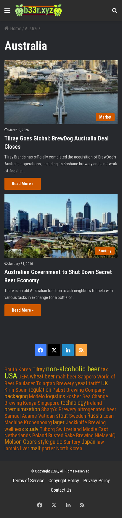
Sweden (77, 416)
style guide (50, 441)
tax (104, 369)
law (100, 442)
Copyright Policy (64, 480)
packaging (16, 396)
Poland (39, 435)
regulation (40, 389)
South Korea (17, 369)
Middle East (95, 429)
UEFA (23, 376)
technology (73, 402)
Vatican (46, 416)
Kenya (29, 403)
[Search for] (115, 12)
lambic (11, 448)
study (31, 429)
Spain (21, 390)
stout (62, 415)
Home (15, 28)
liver (24, 448)
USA (10, 376)
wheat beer (42, 376)
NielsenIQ (105, 435)
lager (59, 422)
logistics (55, 396)
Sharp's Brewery (58, 409)
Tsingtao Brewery (55, 383)
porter (48, 448)
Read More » (22, 183)
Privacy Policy (96, 480)
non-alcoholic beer (73, 369)
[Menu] (7, 12)
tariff (94, 383)
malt (35, 448)
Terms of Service (28, 480)
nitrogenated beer (97, 409)
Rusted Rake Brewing (71, 435)
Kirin (9, 390)
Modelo (37, 396)
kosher (73, 396)
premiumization (22, 409)
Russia (94, 415)
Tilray (38, 369)
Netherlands (17, 435)
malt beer (66, 376)
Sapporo (87, 376)
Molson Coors (20, 441)
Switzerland (69, 429)
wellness (14, 429)
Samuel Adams (20, 416)
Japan (88, 441)
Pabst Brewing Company (78, 390)
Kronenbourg (38, 422)
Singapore (49, 403)
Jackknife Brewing (86, 422)
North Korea (69, 448)
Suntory (71, 442)
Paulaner (25, 383)
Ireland (94, 403)
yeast (81, 383)
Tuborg (47, 429)
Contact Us (61, 490)
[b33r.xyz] (38, 10)
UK (104, 383)
